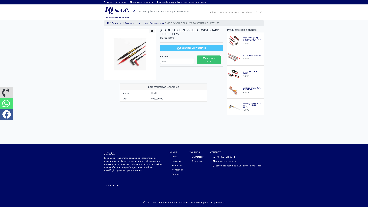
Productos (234, 12)
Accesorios (130, 23)
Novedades (247, 12)
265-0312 (121, 2)
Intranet (176, 174)
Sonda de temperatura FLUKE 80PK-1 (251, 88)
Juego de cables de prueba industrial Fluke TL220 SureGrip (252, 39)
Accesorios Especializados (151, 23)
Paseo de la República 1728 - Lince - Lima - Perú (182, 2)
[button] (6, 92)
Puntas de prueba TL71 (252, 55)
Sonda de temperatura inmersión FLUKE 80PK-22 (251, 105)
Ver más (110, 185)
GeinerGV (220, 202)
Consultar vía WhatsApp (193, 47)
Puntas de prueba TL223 (250, 72)
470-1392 (111, 2)
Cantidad (164, 56)
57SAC (210, 202)
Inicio (213, 12)
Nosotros (222, 12)
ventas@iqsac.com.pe (142, 2)
